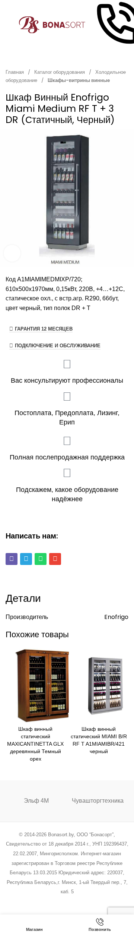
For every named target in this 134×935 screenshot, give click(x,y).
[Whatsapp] (41, 559)
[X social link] (38, 901)
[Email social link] (48, 901)
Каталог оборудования (60, 72)
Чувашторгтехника (97, 800)
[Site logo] (52, 24)
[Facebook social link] (29, 901)
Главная (15, 72)
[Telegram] (26, 559)
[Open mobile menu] (8, 25)
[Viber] (11, 559)
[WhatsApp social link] (76, 901)
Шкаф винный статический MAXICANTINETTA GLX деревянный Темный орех (35, 744)
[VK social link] (85, 901)
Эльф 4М (36, 800)
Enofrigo (116, 617)
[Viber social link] (104, 901)
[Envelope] (55, 559)
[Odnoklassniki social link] (66, 901)
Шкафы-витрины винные (79, 80)
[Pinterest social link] (57, 901)
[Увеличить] (12, 253)
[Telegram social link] (95, 901)
